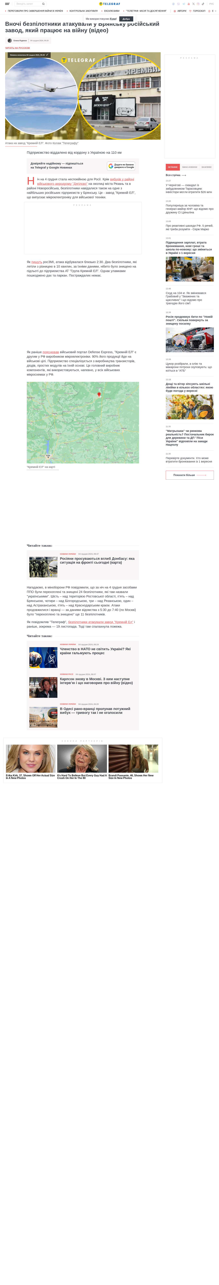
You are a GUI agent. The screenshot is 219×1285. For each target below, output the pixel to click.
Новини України (68, 554)
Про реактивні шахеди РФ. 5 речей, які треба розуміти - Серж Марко (189, 227)
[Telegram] (183, 3)
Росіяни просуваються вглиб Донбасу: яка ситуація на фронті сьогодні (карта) (97, 560)
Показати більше (184, 475)
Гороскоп (199, 11)
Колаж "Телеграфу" (65, 143)
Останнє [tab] (173, 167)
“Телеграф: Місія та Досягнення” (146, 11)
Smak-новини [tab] (189, 167)
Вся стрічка (173, 175)
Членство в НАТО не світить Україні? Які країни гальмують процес (95, 651)
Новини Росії (66, 674)
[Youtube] (188, 3)
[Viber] (178, 4)
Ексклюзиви (111, 11)
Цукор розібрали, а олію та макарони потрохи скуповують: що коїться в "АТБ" (189, 367)
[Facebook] (173, 3)
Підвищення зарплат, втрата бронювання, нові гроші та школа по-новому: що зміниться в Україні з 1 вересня (189, 248)
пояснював (51, 352)
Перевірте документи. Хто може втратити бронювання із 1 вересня (189, 460)
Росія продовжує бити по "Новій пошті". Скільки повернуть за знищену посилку (189, 320)
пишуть (36, 262)
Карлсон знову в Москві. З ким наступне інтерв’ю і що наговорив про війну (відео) (96, 681)
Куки (113, 18)
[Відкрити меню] (7, 4)
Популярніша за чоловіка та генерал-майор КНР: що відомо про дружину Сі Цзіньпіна (190, 209)
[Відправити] (43, 3)
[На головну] (109, 4)
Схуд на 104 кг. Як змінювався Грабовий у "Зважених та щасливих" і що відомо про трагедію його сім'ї (186, 298)
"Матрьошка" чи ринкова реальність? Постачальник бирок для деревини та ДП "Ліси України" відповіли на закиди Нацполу (190, 437)
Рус (211, 4)
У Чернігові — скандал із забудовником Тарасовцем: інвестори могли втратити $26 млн (189, 189)
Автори (181, 11)
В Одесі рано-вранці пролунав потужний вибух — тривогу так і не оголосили (95, 711)
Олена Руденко (20, 41)
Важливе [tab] (207, 167)
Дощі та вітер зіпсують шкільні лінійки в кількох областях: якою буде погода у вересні (189, 387)
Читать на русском (17, 48)
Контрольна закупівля (84, 11)
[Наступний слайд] (216, 11)
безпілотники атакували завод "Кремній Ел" (100, 622)
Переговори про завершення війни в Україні (35, 11)
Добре (126, 19)
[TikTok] (203, 3)
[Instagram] (198, 3)
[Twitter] (193, 4)
